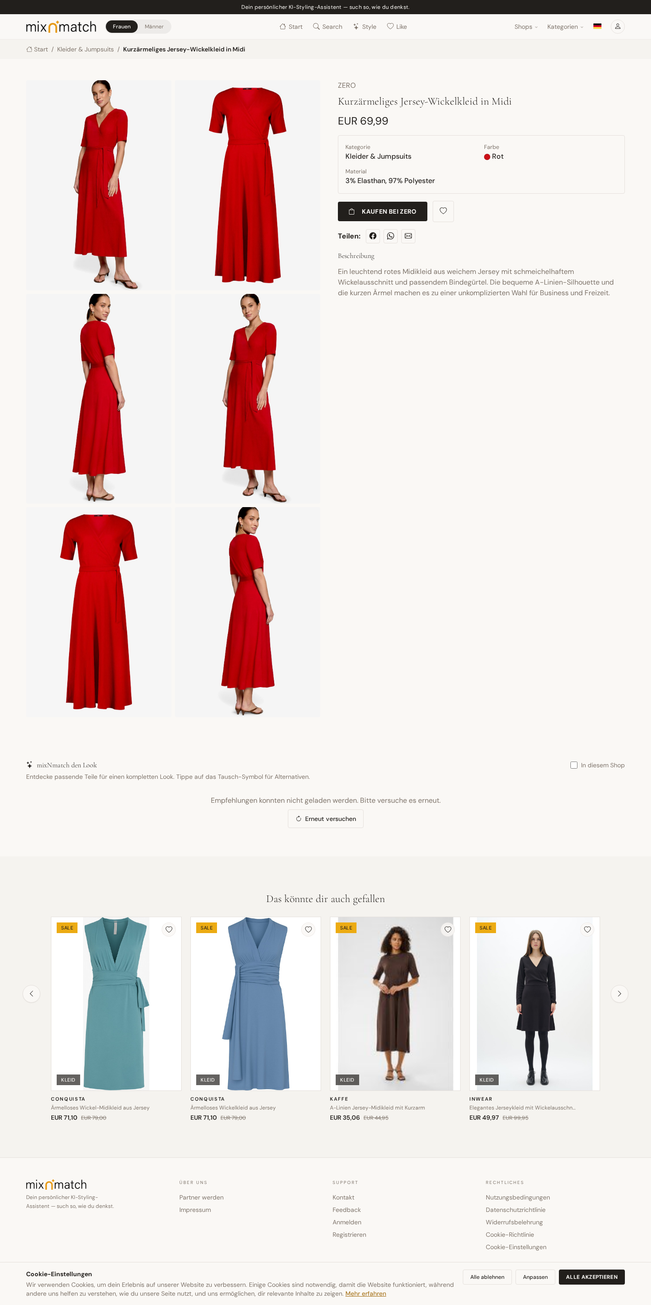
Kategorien (562, 27)
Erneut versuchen (330, 819)
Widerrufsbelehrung (514, 1222)
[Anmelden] (618, 27)
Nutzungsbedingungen (518, 1197)
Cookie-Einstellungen (516, 1247)
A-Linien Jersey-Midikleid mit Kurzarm (377, 1107)
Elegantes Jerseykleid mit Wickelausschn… (522, 1107)
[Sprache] (597, 26)
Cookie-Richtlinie (510, 1235)
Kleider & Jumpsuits (85, 49)
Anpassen (535, 1277)
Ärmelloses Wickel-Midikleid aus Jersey (100, 1107)
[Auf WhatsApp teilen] (391, 236)
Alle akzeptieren (592, 1277)
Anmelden (347, 1222)
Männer (154, 26)
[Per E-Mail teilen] (408, 236)
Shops (523, 27)
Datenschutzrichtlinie (516, 1210)
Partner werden (201, 1197)
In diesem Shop (603, 765)
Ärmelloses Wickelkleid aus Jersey (233, 1107)
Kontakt (343, 1197)
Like (401, 27)
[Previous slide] (31, 994)
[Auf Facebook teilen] (373, 236)
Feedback (347, 1210)
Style (369, 27)
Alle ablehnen (487, 1277)
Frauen (122, 26)
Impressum (195, 1210)
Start (295, 27)
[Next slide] (619, 994)
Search (332, 27)
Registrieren (349, 1235)
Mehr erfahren (365, 1293)
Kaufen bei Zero (389, 211)
